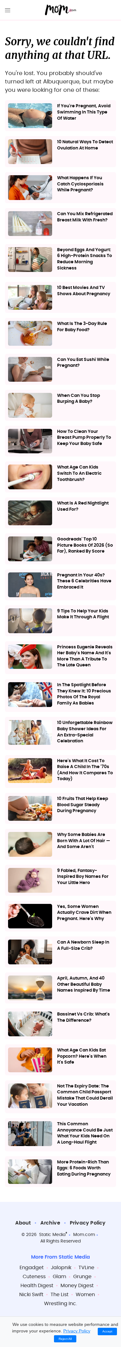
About (23, 1222)
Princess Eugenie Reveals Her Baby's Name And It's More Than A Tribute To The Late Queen (85, 656)
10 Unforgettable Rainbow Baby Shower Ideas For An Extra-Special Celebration (85, 732)
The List (60, 1294)
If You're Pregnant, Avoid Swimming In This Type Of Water (83, 112)
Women (85, 1294)
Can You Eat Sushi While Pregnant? (83, 363)
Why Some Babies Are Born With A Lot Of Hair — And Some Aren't (83, 841)
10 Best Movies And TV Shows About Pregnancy (83, 291)
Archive (50, 1222)
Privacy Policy (88, 1222)
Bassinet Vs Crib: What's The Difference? (83, 1017)
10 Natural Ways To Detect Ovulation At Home (85, 145)
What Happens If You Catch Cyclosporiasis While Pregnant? (80, 184)
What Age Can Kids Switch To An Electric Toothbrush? (79, 473)
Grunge (82, 1276)
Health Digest (36, 1285)
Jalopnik (61, 1267)
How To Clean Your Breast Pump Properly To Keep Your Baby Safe (84, 437)
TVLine (86, 1267)
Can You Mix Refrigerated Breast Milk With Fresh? (85, 217)
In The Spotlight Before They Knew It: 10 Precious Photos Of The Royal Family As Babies (84, 694)
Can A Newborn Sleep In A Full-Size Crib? (83, 945)
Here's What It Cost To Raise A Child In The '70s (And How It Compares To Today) (85, 770)
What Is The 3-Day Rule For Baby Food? (82, 327)
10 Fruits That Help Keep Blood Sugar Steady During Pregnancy (82, 805)
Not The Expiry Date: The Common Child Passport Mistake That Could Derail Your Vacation (85, 1095)
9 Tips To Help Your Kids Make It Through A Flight (83, 614)
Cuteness (34, 1276)
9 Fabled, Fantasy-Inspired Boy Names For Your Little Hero (83, 877)
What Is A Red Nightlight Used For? (83, 506)
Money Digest (77, 1285)
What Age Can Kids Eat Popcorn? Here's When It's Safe (81, 1056)
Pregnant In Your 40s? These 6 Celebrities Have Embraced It (84, 581)
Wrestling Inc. (60, 1303)
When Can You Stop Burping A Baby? (78, 398)
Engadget (32, 1267)
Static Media (52, 1235)
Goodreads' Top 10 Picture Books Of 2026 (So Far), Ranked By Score (85, 545)
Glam (59, 1276)
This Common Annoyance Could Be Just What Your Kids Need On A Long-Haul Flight (85, 1133)
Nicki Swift (31, 1294)
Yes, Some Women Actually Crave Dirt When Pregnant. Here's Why (84, 913)
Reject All (65, 1338)
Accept (107, 1331)
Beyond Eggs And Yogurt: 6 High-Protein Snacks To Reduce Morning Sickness (84, 259)
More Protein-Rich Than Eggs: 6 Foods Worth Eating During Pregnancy (83, 1168)
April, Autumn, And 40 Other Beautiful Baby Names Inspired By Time (83, 984)
